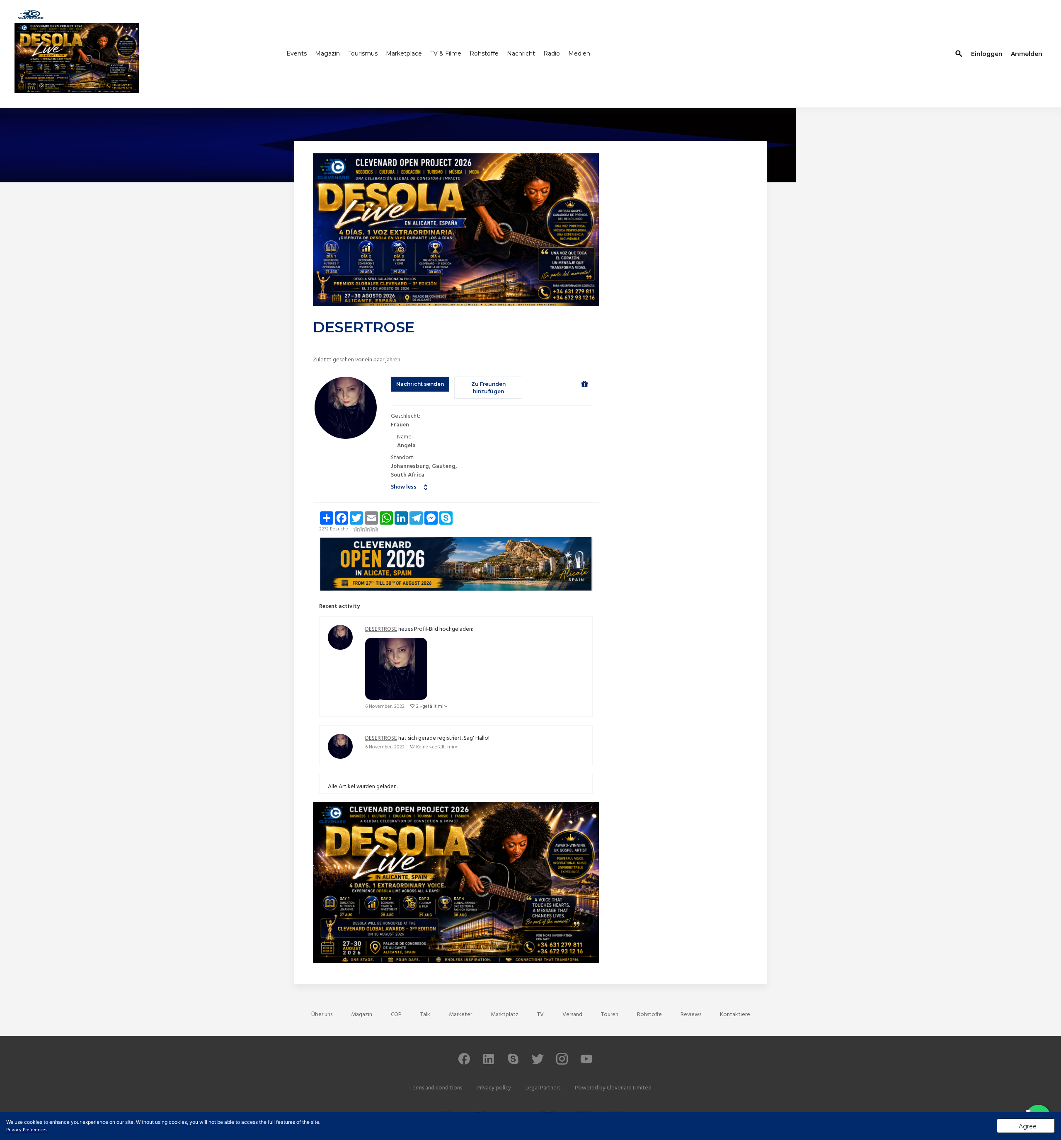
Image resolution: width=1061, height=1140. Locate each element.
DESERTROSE (381, 629)
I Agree (1026, 1126)
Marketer (460, 1014)
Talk (425, 1014)
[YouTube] (586, 1062)
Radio (551, 53)
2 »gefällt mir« (432, 706)
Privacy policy (494, 1088)
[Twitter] (537, 1062)
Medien (579, 53)
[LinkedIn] (489, 1062)
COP (396, 1014)
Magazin (327, 53)
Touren (609, 1014)
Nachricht (521, 53)
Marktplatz (504, 1014)
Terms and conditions (435, 1088)
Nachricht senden (420, 384)
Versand (572, 1014)
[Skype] (513, 1062)
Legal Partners (543, 1088)
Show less (404, 487)
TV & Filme (445, 53)
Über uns (321, 1014)
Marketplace (404, 53)
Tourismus (363, 53)
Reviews (691, 1014)
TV (540, 1014)
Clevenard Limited (629, 1088)
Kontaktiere (735, 1014)
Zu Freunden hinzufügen (488, 388)
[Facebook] (464, 1062)
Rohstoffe (484, 53)
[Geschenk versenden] (585, 384)
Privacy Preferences (27, 1130)
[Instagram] (562, 1062)
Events (296, 53)
